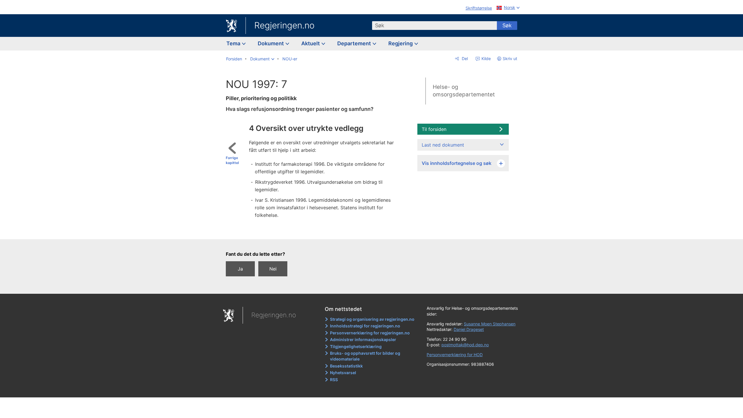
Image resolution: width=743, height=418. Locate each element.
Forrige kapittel (232, 160)
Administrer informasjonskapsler (363, 339)
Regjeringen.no (284, 25)
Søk (507, 25)
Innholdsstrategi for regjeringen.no (365, 325)
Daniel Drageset (469, 329)
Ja (240, 269)
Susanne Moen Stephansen (489, 323)
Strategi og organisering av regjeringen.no (372, 319)
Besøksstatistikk (346, 365)
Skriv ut (510, 58)
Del (464, 58)
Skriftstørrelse (479, 8)
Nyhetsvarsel (343, 372)
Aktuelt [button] (311, 43)
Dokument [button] (271, 43)
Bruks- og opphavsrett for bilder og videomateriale (365, 356)
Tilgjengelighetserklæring (356, 346)
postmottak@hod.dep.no (465, 344)
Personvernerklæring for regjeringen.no (370, 332)
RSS (334, 379)
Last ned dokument (443, 145)
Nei (273, 269)
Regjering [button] (401, 43)
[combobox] (434, 25)
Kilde (485, 58)
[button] (262, 59)
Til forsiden (434, 129)
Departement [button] (354, 43)
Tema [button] (233, 43)
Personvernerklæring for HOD (455, 354)
